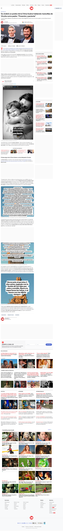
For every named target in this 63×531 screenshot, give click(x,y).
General (15, 504)
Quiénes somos (51, 502)
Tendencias (15, 508)
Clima (5, 503)
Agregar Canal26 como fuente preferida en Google (28, 22)
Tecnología (6, 508)
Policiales (6, 507)
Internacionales (40, 391)
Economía (21, 391)
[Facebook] (18, 523)
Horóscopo (6, 506)
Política (3, 391)
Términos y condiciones (52, 504)
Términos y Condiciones (29, 526)
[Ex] (21, 523)
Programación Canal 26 (52, 508)
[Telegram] (29, 523)
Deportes (15, 503)
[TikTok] (26, 523)
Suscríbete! (49, 344)
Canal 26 (6, 21)
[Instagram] (19, 523)
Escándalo (17, 314)
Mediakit (51, 507)
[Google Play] (40, 523)
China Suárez (4, 314)
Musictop (41, 507)
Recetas (24, 507)
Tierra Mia (41, 504)
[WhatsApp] (27, 523)
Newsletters (52, 512)
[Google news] (31, 523)
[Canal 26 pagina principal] (31, 9)
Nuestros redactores (52, 510)
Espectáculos (3, 11)
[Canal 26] (31, 518)
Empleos (50, 511)
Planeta (24, 506)
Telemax (41, 506)
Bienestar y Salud (16, 502)
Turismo (24, 508)
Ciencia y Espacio (26, 502)
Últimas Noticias (7, 502)
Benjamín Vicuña (11, 314)
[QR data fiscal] (44, 523)
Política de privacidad (52, 506)
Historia (24, 504)
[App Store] (34, 523)
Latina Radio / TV (42, 503)
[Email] (9, 318)
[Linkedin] (24, 523)
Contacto (50, 503)
